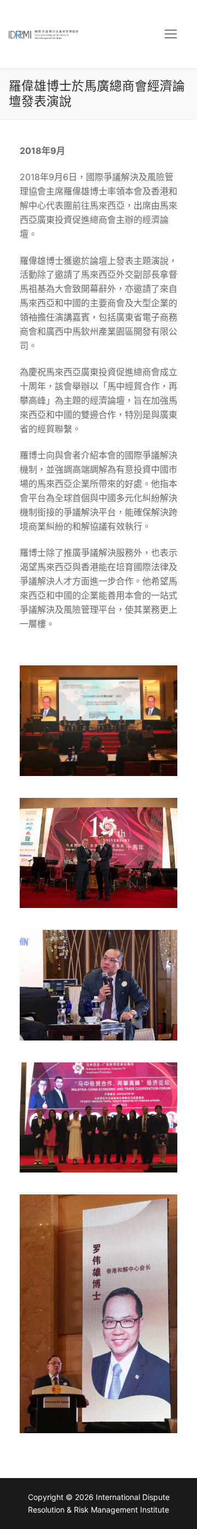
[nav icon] (170, 34)
